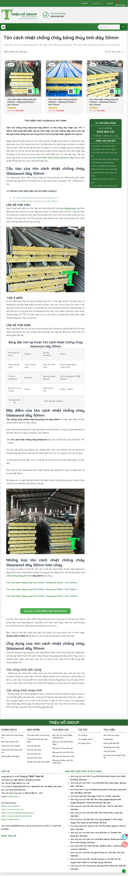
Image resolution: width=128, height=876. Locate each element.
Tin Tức (96, 3)
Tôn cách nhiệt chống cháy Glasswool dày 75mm (34, 197)
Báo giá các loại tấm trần (63, 752)
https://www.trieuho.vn (10, 806)
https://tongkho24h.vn (10, 819)
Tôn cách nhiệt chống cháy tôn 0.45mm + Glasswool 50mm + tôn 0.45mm (41, 589)
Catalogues (108, 739)
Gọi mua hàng (58, 13)
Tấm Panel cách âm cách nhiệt (37, 740)
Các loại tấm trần (34, 750)
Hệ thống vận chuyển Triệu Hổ (115, 756)
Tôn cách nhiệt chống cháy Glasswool (55, 45)
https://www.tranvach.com (12, 809)
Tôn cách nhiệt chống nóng (26, 45)
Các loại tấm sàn (34, 754)
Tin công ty (82, 735)
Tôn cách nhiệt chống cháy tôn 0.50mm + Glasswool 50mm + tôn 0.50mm (41, 596)
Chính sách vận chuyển (10, 746)
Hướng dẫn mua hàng (10, 756)
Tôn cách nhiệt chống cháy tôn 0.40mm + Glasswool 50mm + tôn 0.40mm (41, 582)
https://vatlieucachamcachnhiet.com (16, 816)
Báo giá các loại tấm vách (63, 756)
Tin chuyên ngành (85, 739)
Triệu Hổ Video (110, 751)
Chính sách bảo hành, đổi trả (11, 751)
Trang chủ (8, 45)
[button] (3, 27)
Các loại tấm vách (34, 758)
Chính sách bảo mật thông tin (12, 736)
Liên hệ (110, 3)
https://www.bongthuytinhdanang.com (17, 813)
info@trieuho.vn (13, 796)
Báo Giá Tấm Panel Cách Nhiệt (62, 743)
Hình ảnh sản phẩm (112, 735)
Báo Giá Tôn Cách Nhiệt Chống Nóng (62, 736)
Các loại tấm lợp (33, 746)
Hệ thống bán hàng (112, 747)
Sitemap (84, 3)
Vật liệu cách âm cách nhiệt (38, 762)
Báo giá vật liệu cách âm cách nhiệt (62, 761)
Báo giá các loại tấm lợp (62, 748)
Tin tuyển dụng (84, 743)
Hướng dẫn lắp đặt (111, 743)
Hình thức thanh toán (9, 742)
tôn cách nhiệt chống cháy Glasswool (50, 157)
